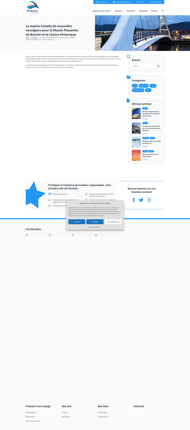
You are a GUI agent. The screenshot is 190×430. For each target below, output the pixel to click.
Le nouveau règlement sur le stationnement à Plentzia (151, 128)
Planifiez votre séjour (101, 11)
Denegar (95, 222)
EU (151, 2)
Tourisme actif (103, 417)
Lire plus (145, 119)
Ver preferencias (113, 222)
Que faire (130, 11)
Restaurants (30, 417)
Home (28, 37)
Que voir (118, 11)
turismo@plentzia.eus (123, 2)
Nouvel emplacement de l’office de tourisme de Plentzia (151, 114)
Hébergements (31, 412)
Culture (153, 86)
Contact (154, 11)
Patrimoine (66, 417)
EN (157, 2)
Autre (135, 86)
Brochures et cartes (33, 421)
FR (160, 2)
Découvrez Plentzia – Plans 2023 (150, 155)
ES (154, 2)
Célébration (144, 86)
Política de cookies (94, 227)
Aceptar (77, 222)
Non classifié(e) (138, 90)
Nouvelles (144, 11)
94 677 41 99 (103, 2)
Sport (148, 90)
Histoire (65, 412)
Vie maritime (102, 412)
